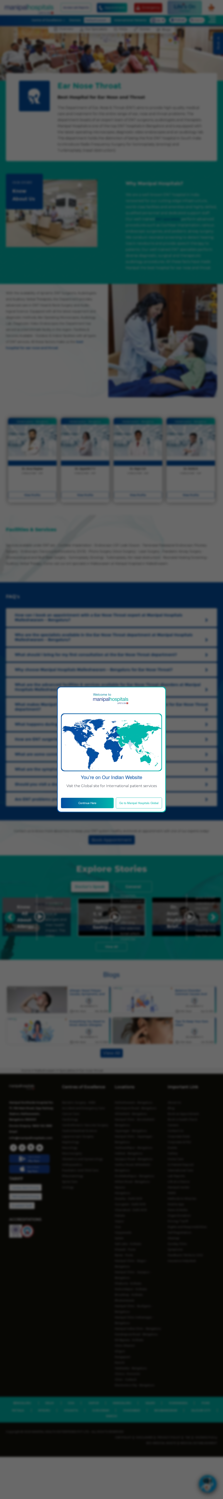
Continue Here (87, 803)
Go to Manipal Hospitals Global (139, 803)
